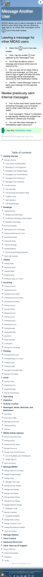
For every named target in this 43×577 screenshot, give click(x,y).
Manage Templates (10, 512)
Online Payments (9, 340)
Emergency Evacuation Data (13, 370)
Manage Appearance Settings (14, 470)
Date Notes (8, 414)
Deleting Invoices (9, 305)
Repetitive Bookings (12, 222)
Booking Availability (10, 226)
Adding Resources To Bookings (14, 229)
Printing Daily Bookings (11, 355)
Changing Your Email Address (16, 174)
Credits (6, 561)
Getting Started (10, 156)
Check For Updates (10, 531)
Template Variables (12, 516)
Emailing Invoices (9, 320)
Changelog (7, 557)
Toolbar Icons (10, 196)
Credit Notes (8, 343)
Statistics (7, 400)
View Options (10, 200)
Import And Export (10, 463)
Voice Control (9, 538)
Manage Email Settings (11, 393)
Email (5, 378)
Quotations (7, 336)
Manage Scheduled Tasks (12, 523)
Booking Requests (10, 248)
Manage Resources (10, 448)
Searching (8, 396)
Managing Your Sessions (14, 182)
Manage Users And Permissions (14, 452)
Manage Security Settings (12, 485)
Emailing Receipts (10, 332)
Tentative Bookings (10, 245)
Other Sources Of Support (15, 546)
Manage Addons (11, 535)
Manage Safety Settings (12, 497)
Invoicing (7, 282)
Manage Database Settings (13, 505)
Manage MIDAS (10, 467)
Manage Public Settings (11, 519)
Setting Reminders (10, 425)
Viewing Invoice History (11, 301)
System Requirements (11, 553)
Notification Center (10, 418)
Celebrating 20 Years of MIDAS (25, 572)
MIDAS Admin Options (13, 433)
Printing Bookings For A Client (13, 279)
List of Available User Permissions (18, 456)
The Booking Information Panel (17, 193)
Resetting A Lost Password (15, 167)
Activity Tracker (10, 404)
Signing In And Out (10, 160)
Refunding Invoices (10, 324)
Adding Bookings (9, 211)
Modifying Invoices (10, 290)
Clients (6, 260)
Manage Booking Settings (12, 474)
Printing (7, 351)
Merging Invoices (9, 313)
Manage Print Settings (11, 374)
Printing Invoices (9, 317)
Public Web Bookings (11, 256)
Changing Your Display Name (16, 171)
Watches (7, 429)
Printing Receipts (9, 328)
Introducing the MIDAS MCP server (19, 571)
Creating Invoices (10, 286)
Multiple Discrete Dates (14, 215)
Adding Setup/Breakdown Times (14, 233)
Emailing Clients (9, 275)
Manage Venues (9, 440)
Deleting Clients (9, 271)
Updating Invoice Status (12, 294)
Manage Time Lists (12, 482)
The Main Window (10, 185)
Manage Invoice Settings (12, 347)
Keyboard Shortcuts (12, 542)
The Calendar (10, 189)
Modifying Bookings (10, 237)
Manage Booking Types (12, 444)
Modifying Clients (9, 267)
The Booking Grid (12, 204)
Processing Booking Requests (16, 252)
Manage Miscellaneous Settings (14, 527)
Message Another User (11, 422)
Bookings (7, 207)
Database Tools (11, 508)
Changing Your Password (15, 178)
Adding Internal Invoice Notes (13, 298)
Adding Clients (9, 263)
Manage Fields (9, 478)
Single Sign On (10, 459)
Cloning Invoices (9, 309)
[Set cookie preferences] (4, 573)
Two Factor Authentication (15, 164)
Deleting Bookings (10, 241)
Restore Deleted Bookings (12, 437)
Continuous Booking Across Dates (18, 218)
